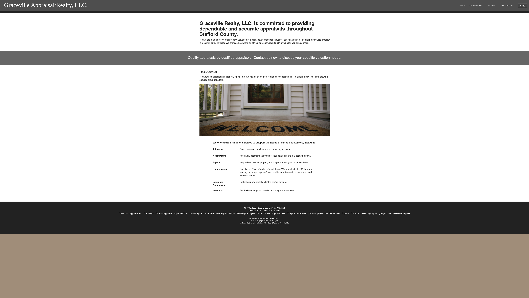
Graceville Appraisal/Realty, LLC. (46, 5)
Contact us (262, 57)
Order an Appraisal (507, 5)
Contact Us (491, 5)
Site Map (286, 223)
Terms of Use (277, 223)
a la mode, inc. (258, 223)
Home (462, 5)
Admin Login (268, 223)
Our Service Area (476, 5)
